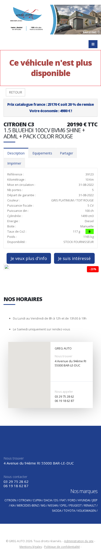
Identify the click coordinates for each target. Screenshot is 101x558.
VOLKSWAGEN (86, 510)
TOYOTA (69, 510)
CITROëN (25, 500)
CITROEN (10, 500)
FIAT (63, 500)
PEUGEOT (75, 505)
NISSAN (53, 505)
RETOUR (15, 92)
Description (16, 153)
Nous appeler (64, 392)
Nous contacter (15, 476)
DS (56, 500)
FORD (72, 500)
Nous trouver (63, 356)
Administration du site (78, 541)
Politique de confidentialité (62, 547)
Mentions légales (30, 547)
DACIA (48, 500)
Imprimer (14, 163)
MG (43, 505)
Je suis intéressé (74, 258)
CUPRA (37, 500)
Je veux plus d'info (29, 258)
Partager (66, 153)
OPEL (63, 505)
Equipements (42, 153)
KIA (13, 505)
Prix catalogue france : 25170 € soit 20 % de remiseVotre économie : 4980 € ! (50, 107)
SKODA (56, 510)
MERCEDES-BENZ (28, 505)
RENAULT (90, 505)
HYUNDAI (84, 500)
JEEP (94, 500)
